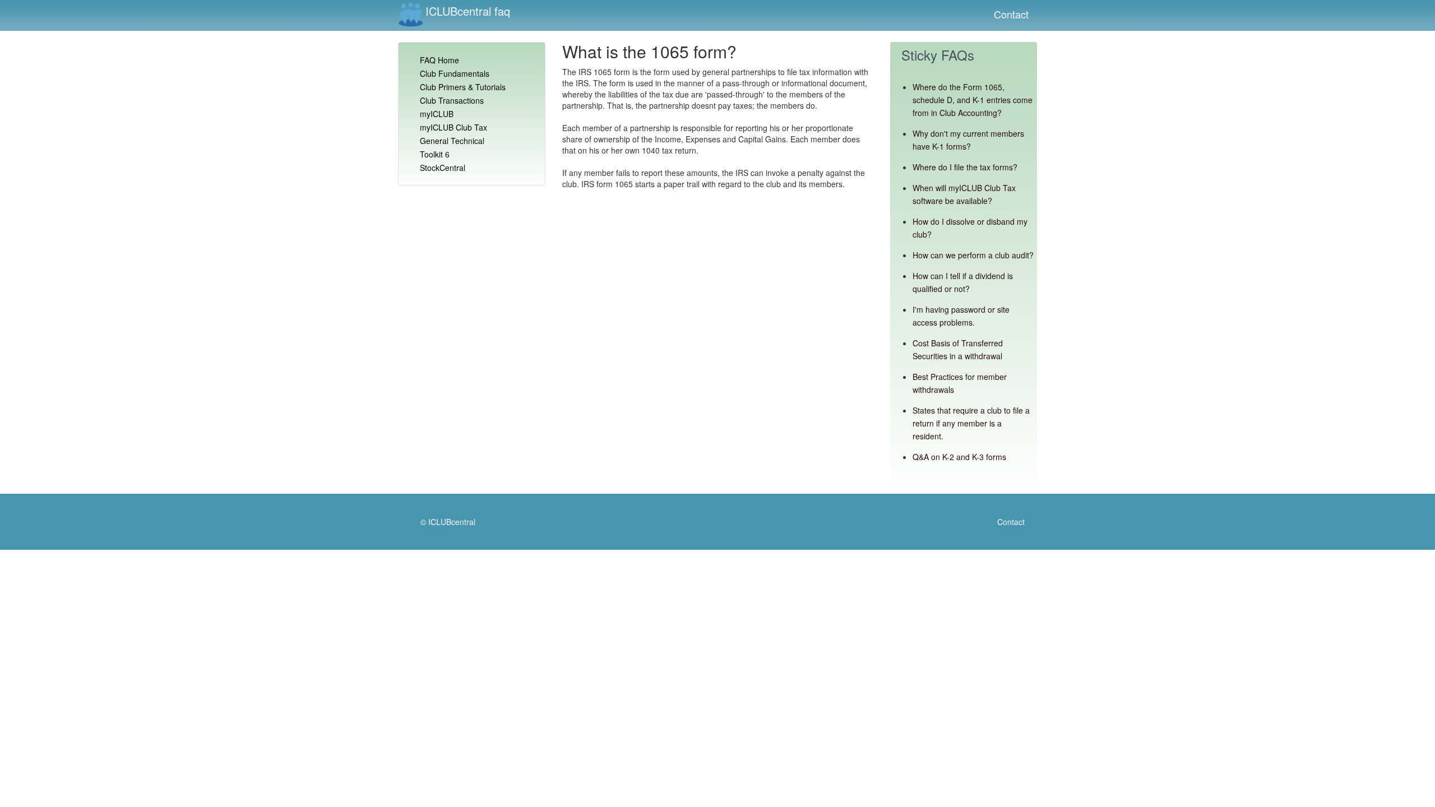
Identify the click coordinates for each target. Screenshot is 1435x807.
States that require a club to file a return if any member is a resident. (971, 423)
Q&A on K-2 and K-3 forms (959, 456)
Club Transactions (452, 100)
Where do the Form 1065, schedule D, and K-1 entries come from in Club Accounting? (973, 99)
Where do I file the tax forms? (965, 167)
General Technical (452, 140)
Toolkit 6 (435, 154)
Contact (1011, 14)
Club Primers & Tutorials (463, 86)
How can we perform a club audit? (973, 255)
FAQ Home (439, 60)
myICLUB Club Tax (453, 127)
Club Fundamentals (454, 73)
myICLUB (436, 113)
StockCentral (442, 167)
